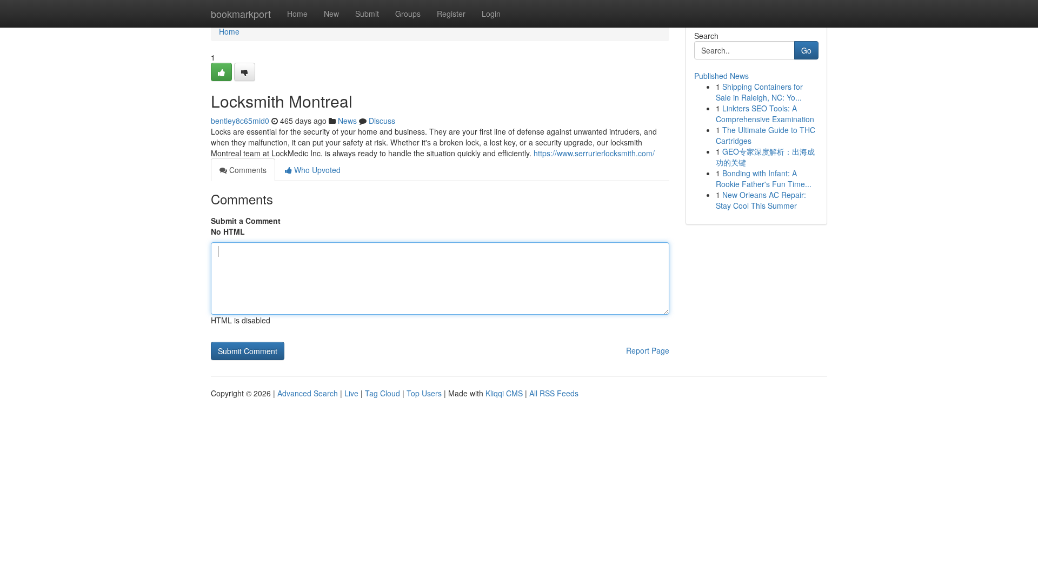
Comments (247, 169)
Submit (367, 13)
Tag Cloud (382, 393)
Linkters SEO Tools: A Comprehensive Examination (765, 113)
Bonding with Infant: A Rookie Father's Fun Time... (763, 178)
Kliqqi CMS (504, 393)
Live (351, 393)
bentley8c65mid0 (240, 120)
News (347, 120)
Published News (721, 75)
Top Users (424, 393)
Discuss (382, 120)
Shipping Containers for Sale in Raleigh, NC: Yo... (759, 92)
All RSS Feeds (553, 393)
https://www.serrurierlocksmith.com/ (594, 153)
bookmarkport (241, 13)
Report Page (647, 350)
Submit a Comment (246, 220)
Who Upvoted (316, 169)
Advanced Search (307, 393)
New (331, 13)
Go (806, 50)
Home (297, 13)
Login (491, 13)
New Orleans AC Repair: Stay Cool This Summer (761, 200)
